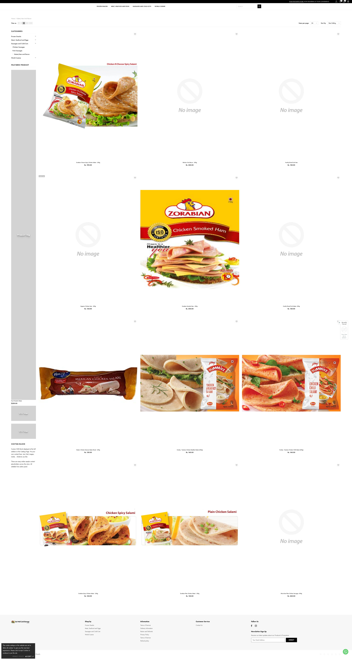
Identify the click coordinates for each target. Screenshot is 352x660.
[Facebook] (251, 626)
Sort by (323, 23)
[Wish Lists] (135, 34)
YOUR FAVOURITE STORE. (296, 1)
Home (13, 19)
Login (336, 1)
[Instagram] (255, 626)
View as (13, 23)
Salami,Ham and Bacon (24, 19)
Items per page (304, 23)
